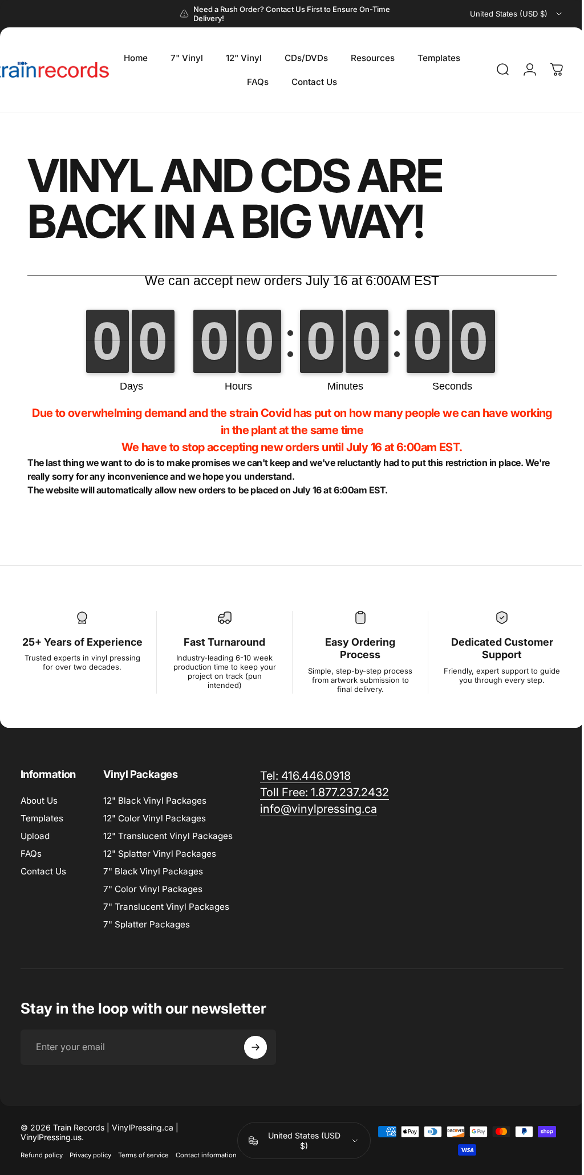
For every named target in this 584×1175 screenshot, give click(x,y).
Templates (42, 818)
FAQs (31, 853)
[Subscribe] (255, 1047)
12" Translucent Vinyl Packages (168, 835)
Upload (35, 835)
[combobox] (516, 13)
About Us (39, 800)
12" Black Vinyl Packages (154, 800)
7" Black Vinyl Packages (153, 871)
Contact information (51, 1169)
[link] (305, 776)
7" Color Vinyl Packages (152, 889)
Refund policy (42, 1154)
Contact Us (43, 871)
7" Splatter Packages (146, 924)
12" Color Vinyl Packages (154, 818)
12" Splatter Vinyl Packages (159, 853)
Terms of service (143, 1154)
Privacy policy (90, 1154)
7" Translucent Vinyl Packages (166, 906)
